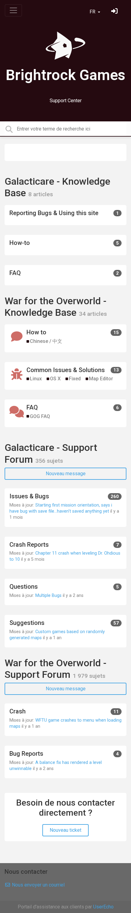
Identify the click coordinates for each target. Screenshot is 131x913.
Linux (36, 379)
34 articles (93, 313)
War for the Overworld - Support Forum (55, 668)
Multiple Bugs (48, 595)
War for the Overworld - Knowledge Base (55, 306)
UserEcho (103, 907)
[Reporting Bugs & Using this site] (65, 215)
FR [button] (93, 12)
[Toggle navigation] (13, 10)
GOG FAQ (40, 416)
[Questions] (65, 592)
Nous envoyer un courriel (38, 885)
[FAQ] (65, 275)
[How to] (65, 338)
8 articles (40, 194)
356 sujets (49, 460)
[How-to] (65, 245)
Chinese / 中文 (46, 341)
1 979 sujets (89, 675)
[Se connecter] (115, 11)
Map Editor (101, 379)
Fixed (75, 379)
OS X (55, 379)
